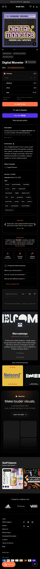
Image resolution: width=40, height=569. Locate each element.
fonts (12, 197)
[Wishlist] (30, 6)
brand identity (16, 184)
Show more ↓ (9, 210)
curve (7, 188)
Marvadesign (20, 333)
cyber (14, 188)
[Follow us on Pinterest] (24, 526)
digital (17, 193)
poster (17, 201)
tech (23, 201)
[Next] (37, 49)
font (6, 197)
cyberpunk (22, 188)
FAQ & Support (7, 522)
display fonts (25, 193)
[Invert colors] (35, 294)
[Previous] (3, 49)
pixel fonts (8, 201)
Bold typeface (7, 53)
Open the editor (20, 414)
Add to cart (21, 104)
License (4, 539)
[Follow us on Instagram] (32, 522)
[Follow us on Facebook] (24, 522)
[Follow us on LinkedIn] (28, 526)
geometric (20, 197)
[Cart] (37, 6)
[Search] (6, 6)
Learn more (26, 2)
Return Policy (6, 532)
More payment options (20, 120)
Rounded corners (8, 57)
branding (26, 184)
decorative (8, 193)
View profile (20, 357)
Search (4, 525)
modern (28, 197)
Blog (3, 546)
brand (7, 184)
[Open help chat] (35, 564)
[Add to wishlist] (20, 367)
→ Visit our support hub (11, 284)
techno (29, 201)
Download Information (9, 536)
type (6, 206)
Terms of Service (7, 543)
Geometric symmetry (19, 53)
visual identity (25, 206)
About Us (5, 529)
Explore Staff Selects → (9, 465)
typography (14, 206)
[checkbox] (20, 73)
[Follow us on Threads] (28, 522)
